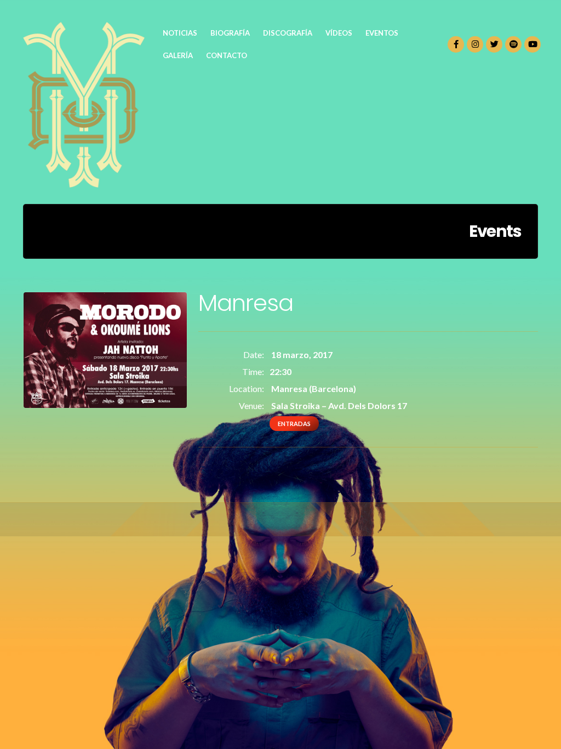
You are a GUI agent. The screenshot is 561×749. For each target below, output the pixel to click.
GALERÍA (178, 55)
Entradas (294, 423)
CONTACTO (226, 55)
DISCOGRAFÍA (287, 33)
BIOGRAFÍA (230, 33)
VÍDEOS (338, 33)
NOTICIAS (180, 33)
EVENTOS (381, 33)
